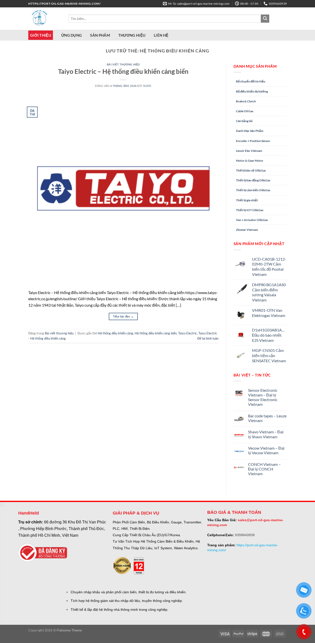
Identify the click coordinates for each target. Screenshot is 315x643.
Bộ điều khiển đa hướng (252, 91)
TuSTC (147, 85)
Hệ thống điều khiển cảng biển (156, 333)
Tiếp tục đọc (123, 316)
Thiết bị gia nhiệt (247, 200)
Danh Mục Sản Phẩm (249, 131)
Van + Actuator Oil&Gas (252, 220)
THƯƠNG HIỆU (131, 35)
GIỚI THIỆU (40, 35)
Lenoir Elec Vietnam (249, 151)
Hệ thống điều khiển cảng (115, 333)
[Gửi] (265, 19)
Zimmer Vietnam (247, 230)
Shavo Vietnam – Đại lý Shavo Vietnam (266, 434)
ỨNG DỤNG (71, 35)
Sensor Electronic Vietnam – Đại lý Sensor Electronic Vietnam (262, 397)
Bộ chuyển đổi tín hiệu (250, 81)
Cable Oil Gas (244, 111)
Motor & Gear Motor (249, 160)
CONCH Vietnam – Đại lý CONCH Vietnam (264, 469)
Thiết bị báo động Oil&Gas (253, 180)
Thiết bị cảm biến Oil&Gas (253, 190)
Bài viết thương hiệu (123, 64)
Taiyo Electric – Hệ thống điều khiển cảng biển (123, 71)
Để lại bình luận (208, 338)
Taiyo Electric (187, 333)
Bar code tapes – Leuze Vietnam (267, 418)
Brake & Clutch (246, 101)
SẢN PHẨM (100, 35)
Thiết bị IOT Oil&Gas (249, 210)
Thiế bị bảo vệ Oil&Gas (251, 170)
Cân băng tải (244, 121)
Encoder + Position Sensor (253, 141)
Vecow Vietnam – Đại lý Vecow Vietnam (266, 450)
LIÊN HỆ (161, 35)
